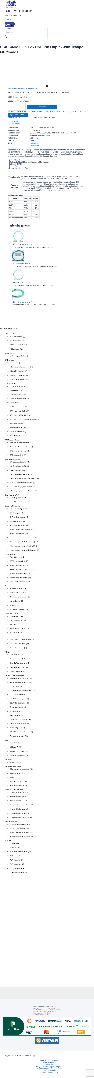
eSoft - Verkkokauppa (19, 11)
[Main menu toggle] (9, 19)
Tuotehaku (8, 28)
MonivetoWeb (49, 1064)
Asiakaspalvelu (49, 1062)
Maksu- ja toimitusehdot (49, 1060)
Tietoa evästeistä (49, 1071)
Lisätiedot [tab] (16, 124)
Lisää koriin (42, 107)
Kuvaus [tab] (15, 121)
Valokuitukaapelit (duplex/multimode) (23, 88)
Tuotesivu (34, 143)
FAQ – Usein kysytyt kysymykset (49, 1067)
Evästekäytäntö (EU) (49, 1073)
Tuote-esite (34, 145)
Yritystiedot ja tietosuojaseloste (49, 1069)
